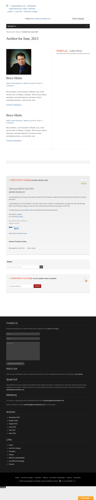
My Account (23, 233)
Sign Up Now (13, 233)
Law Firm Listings (15, 448)
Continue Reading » (14, 105)
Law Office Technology (16, 461)
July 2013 (12, 430)
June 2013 (12, 433)
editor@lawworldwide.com (15, 390)
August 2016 (13, 424)
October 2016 (13, 421)
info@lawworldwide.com (42, 19)
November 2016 (14, 417)
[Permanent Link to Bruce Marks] (18, 75)
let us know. (79, 374)
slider (13, 83)
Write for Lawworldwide (17, 458)
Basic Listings (17, 214)
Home (18, 32)
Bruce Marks (14, 78)
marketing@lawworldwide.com (53, 400)
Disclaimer (77, 478)
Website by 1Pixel (52, 481)
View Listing (31, 248)
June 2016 (12, 427)
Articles (11, 455)
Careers (11, 464)
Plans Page (29, 210)
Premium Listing (17, 216)
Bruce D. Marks (23, 83)
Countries (12, 451)
